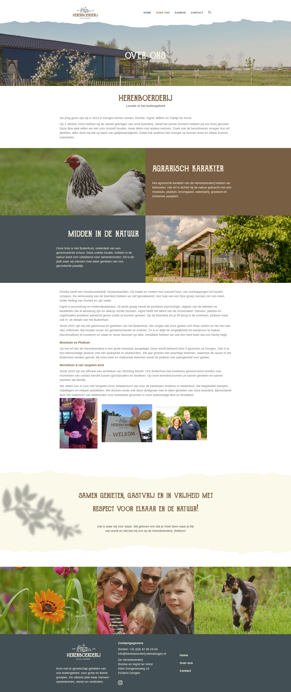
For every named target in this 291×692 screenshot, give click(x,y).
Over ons (163, 12)
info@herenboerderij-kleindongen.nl (142, 653)
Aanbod (180, 12)
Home (147, 12)
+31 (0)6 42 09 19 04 (143, 649)
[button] (210, 13)
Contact (197, 12)
